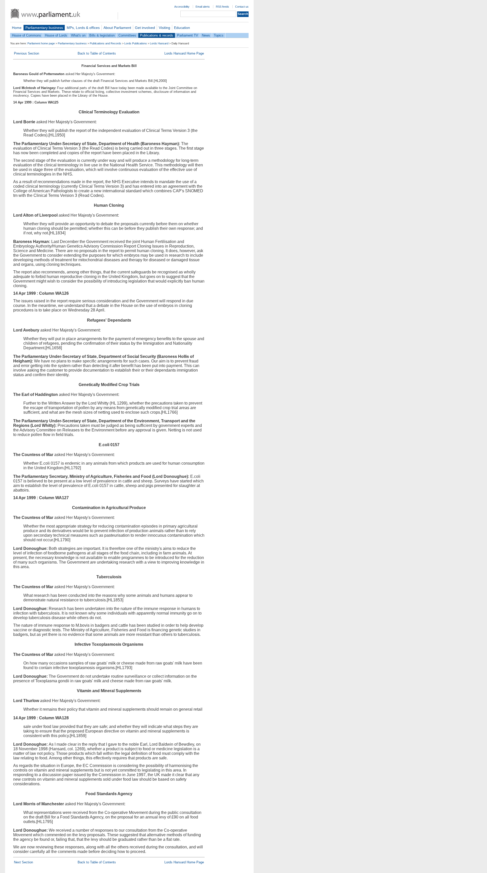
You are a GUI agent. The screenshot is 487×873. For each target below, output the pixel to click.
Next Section (23, 862)
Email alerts (203, 6)
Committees (127, 35)
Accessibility (181, 6)
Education (182, 28)
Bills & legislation (102, 35)
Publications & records (156, 35)
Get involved (145, 28)
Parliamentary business (44, 28)
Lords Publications (135, 43)
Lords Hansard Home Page (184, 53)
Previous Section (26, 53)
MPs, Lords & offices (83, 28)
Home (17, 28)
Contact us (242, 6)
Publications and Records (105, 43)
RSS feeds (222, 6)
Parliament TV (187, 35)
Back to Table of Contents (97, 53)
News (206, 35)
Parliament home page (41, 43)
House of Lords (56, 35)
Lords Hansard (159, 43)
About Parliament (117, 28)
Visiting (164, 28)
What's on (78, 35)
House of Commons (26, 35)
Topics (218, 35)
